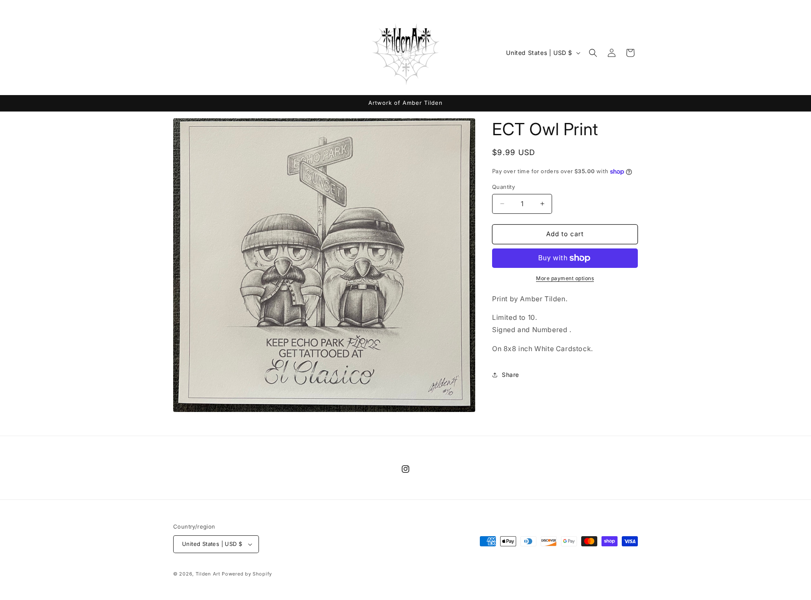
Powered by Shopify (247, 574)
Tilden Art (208, 574)
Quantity (503, 186)
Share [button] (510, 374)
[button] (593, 53)
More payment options (565, 278)
